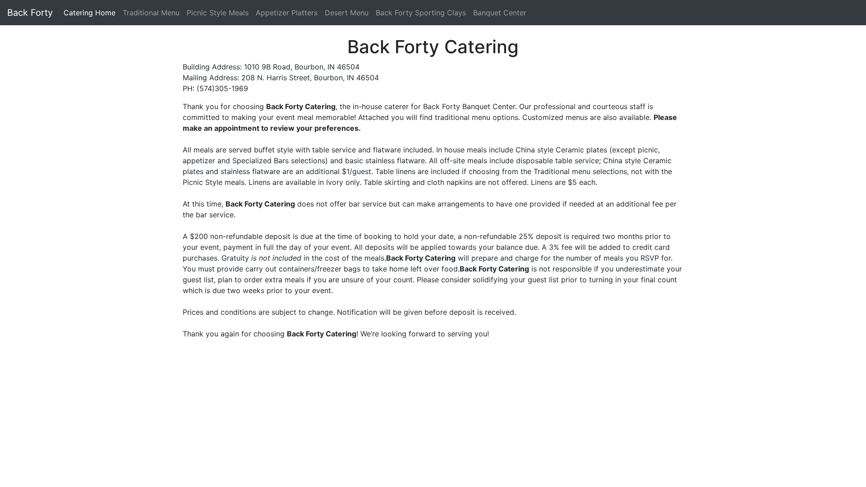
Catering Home (89, 12)
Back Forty (30, 12)
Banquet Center (499, 12)
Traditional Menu (151, 12)
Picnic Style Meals (218, 12)
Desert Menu (347, 12)
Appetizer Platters (287, 12)
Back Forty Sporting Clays (421, 12)
